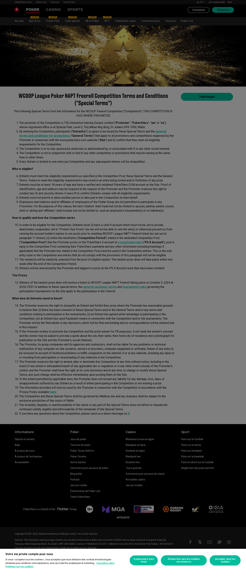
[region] (123, 560)
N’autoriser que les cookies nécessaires (184, 560)
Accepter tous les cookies (225, 560)
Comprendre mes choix (143, 560)
